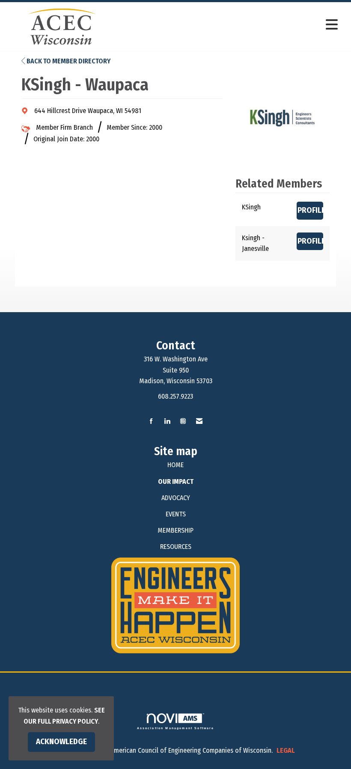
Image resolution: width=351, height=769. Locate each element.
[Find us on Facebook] (151, 421)
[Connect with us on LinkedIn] (167, 421)
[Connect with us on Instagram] (183, 421)
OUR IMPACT (175, 481)
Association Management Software (175, 727)
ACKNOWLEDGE (61, 741)
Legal (286, 750)
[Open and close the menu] (230, 25)
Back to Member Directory (67, 61)
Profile (310, 210)
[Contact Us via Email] (199, 421)
